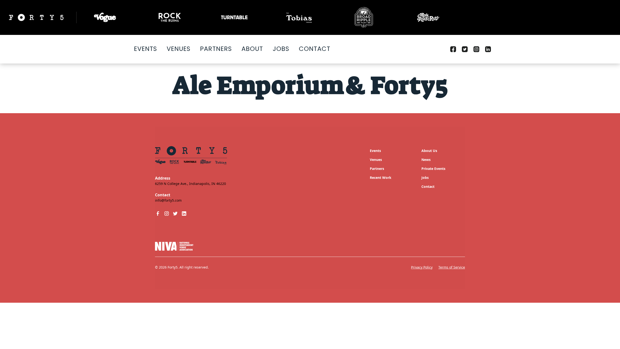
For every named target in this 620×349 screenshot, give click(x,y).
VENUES (178, 48)
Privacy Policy (422, 267)
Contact (314, 48)
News (426, 159)
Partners (216, 48)
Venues (376, 159)
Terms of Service (451, 267)
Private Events (433, 168)
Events (145, 48)
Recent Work (380, 177)
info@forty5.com (168, 200)
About (252, 48)
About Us (429, 150)
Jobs (281, 48)
